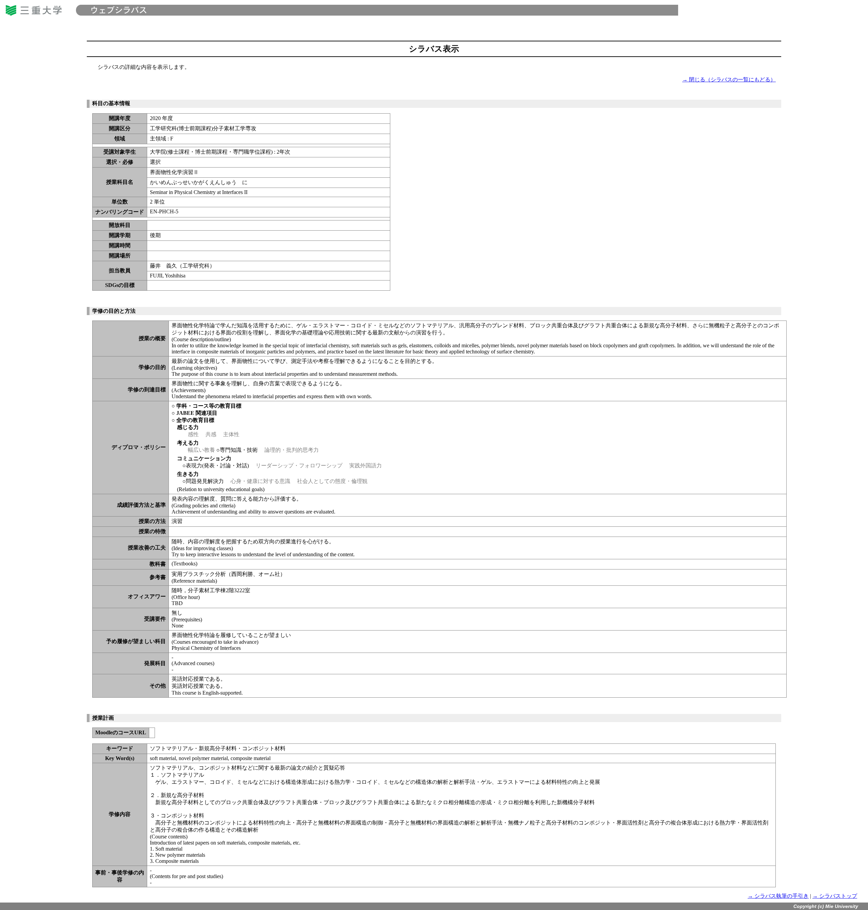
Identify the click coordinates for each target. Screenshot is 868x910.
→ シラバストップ (834, 896)
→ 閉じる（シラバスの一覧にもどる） (729, 79)
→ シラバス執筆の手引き (778, 896)
